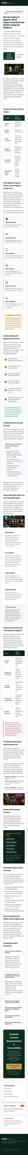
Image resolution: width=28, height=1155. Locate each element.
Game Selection (8, 1091)
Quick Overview (8, 1088)
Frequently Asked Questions (11, 1096)
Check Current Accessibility (9, 56)
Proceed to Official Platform (14, 1066)
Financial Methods (8, 1094)
